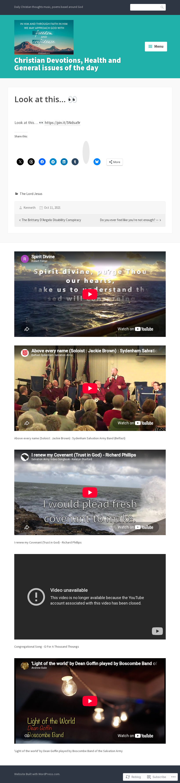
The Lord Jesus (31, 193)
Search (162, 7)
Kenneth (29, 207)
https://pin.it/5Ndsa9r (62, 122)
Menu (159, 46)
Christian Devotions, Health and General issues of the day (67, 64)
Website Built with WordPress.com (36, 774)
